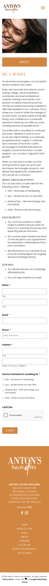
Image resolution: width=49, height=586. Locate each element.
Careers (24, 541)
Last (4, 306)
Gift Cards (24, 553)
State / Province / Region (14, 366)
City (4, 356)
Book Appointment (24, 548)
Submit (10, 430)
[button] (22, 513)
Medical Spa (24, 528)
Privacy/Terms (8, 579)
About (24, 536)
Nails (24, 532)
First (4, 296)
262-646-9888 (24, 507)
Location (24, 545)
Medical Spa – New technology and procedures (22, 391)
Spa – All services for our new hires (20, 384)
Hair (24, 524)
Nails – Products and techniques (20, 398)
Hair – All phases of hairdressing (19, 379)
